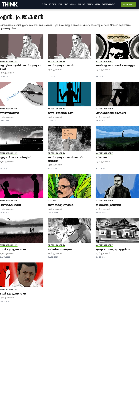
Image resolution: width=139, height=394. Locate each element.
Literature (63, 4)
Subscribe (128, 4)
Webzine (81, 4)
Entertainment (108, 4)
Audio (44, 4)
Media (97, 4)
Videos (73, 4)
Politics (52, 4)
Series (90, 4)
